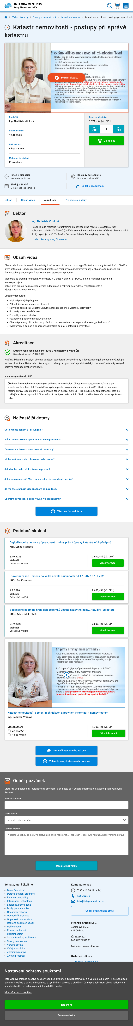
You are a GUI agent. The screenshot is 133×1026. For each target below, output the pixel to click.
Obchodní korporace (18, 915)
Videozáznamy (20, 17)
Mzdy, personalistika (18, 908)
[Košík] (117, 5)
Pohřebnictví (14, 926)
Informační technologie (19, 901)
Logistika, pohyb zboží (19, 904)
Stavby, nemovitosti (17, 941)
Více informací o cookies (18, 992)
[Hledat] (110, 5)
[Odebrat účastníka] (94, 129)
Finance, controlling (18, 897)
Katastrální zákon (70, 17)
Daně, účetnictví (15, 890)
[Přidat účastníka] (118, 129)
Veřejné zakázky (16, 948)
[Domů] (6, 17)
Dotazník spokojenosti (86, 961)
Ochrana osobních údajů (20, 922)
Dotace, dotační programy (21, 893)
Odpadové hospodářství (20, 919)
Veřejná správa (15, 944)
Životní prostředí (16, 955)
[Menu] (125, 5)
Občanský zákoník (17, 912)
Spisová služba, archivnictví (22, 937)
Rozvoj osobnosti (16, 930)
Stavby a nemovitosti (44, 17)
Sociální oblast (15, 933)
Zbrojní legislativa (16, 952)
